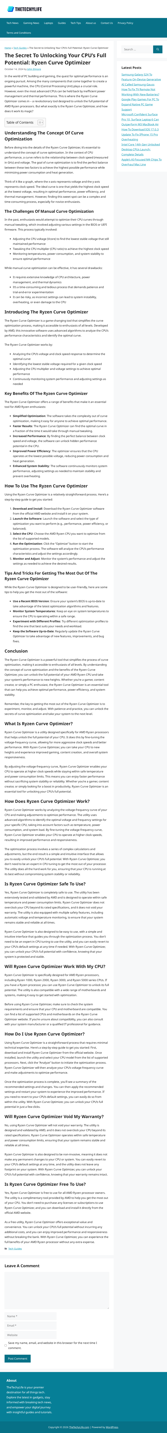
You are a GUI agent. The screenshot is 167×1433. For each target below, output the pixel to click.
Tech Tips (76, 23)
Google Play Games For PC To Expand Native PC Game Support (140, 104)
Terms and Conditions (19, 32)
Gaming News (31, 23)
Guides (62, 23)
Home (8, 47)
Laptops (48, 23)
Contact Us (107, 23)
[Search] (157, 49)
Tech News (12, 23)
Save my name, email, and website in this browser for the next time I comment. (52, 1345)
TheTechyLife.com (79, 1427)
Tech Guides (20, 47)
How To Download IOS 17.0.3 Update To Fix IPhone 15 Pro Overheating (140, 134)
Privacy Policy (125, 23)
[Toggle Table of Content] (38, 122)
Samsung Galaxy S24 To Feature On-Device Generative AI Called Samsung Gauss (141, 79)
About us (91, 23)
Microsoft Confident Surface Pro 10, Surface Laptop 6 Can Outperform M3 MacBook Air (140, 119)
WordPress (112, 1427)
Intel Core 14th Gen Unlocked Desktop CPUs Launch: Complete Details (140, 149)
